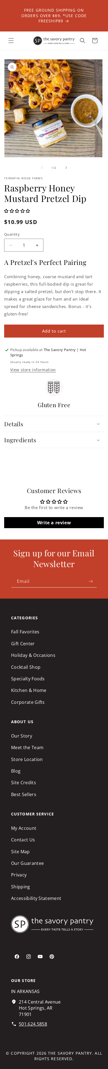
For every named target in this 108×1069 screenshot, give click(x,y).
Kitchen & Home (28, 690)
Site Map (20, 852)
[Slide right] (66, 168)
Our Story (21, 736)
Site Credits (23, 783)
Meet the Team (27, 747)
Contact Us (23, 840)
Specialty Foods (28, 679)
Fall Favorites (25, 632)
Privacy (19, 875)
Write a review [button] (54, 523)
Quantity (12, 234)
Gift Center (23, 644)
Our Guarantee (27, 863)
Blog (15, 771)
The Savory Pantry (70, 1053)
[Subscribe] (90, 581)
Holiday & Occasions (33, 655)
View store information (33, 369)
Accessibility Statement (36, 898)
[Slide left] (42, 168)
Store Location (27, 759)
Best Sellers (23, 794)
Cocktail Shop (25, 667)
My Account (23, 828)
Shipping (20, 887)
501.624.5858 (33, 1024)
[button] (11, 41)
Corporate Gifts (28, 702)
